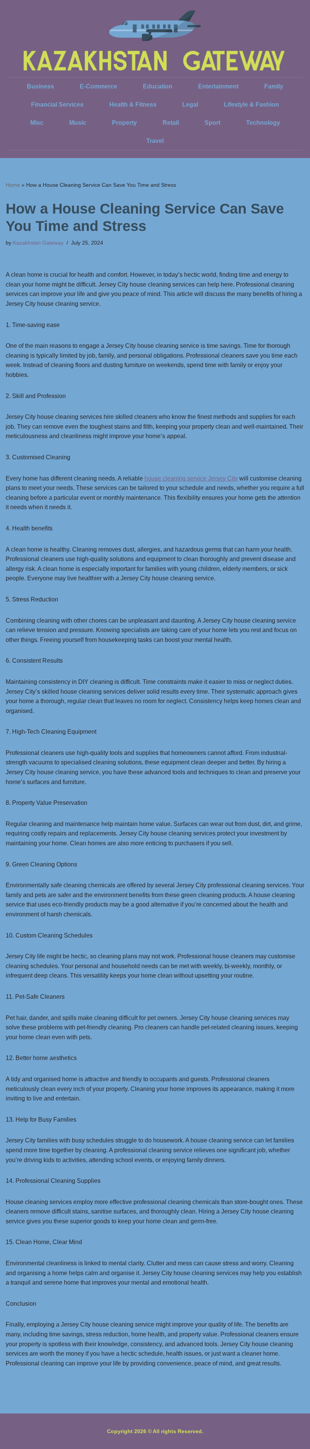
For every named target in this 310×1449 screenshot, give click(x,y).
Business (40, 86)
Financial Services (57, 104)
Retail (171, 122)
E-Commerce (98, 86)
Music (77, 122)
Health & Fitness (133, 104)
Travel (155, 141)
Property (124, 122)
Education (157, 86)
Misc (36, 122)
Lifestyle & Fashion (251, 104)
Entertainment (218, 86)
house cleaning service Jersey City (191, 478)
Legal (190, 104)
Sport (212, 122)
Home (13, 185)
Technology (263, 122)
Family (273, 86)
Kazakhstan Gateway (38, 243)
